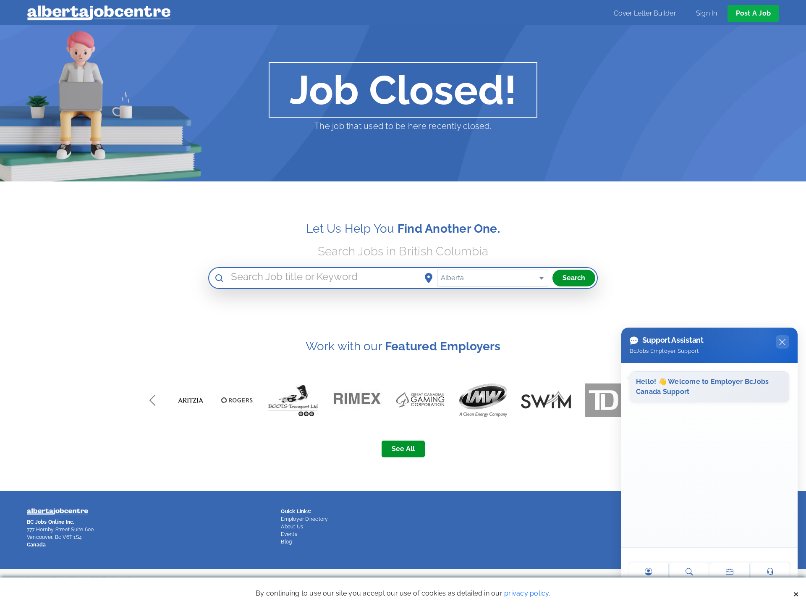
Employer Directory (304, 519)
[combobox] (492, 278)
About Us (292, 527)
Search (574, 278)
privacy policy (526, 593)
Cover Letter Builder (645, 13)
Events (289, 534)
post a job (753, 13)
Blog (286, 542)
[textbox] (492, 278)
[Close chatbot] (782, 342)
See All (403, 449)
